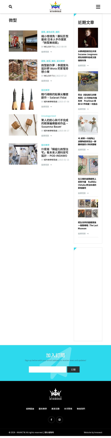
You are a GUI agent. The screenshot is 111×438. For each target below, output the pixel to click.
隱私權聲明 (49, 432)
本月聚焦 (68, 408)
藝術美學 (43, 408)
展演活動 (55, 408)
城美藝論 (30, 408)
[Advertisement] (88, 294)
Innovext (98, 432)
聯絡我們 (81, 408)
